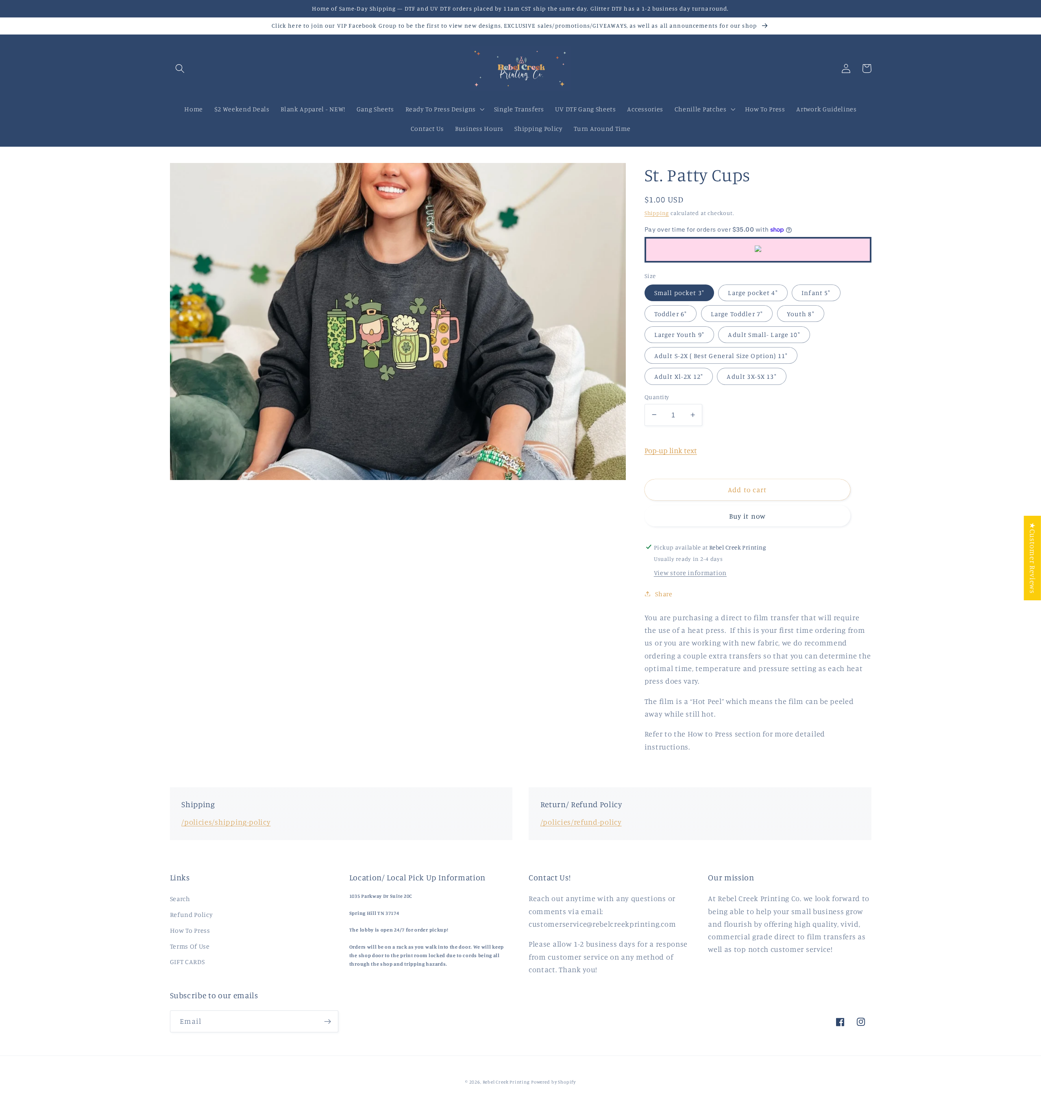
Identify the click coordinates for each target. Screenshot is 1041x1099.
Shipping (657, 212)
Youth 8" (801, 313)
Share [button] (663, 593)
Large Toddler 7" (737, 313)
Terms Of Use (190, 946)
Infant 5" (815, 292)
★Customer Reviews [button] (1032, 558)
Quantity (657, 396)
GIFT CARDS (187, 962)
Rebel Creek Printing (506, 1082)
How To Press (190, 930)
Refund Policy (191, 914)
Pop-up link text (671, 449)
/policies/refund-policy (581, 821)
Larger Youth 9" (679, 334)
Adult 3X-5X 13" (751, 376)
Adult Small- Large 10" (764, 334)
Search (180, 899)
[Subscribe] (327, 1021)
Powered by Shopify (553, 1082)
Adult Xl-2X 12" (678, 376)
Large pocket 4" (752, 292)
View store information (690, 572)
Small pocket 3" (679, 292)
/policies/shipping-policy (225, 821)
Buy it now (747, 515)
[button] (180, 68)
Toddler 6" (670, 313)
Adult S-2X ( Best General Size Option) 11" (721, 355)
